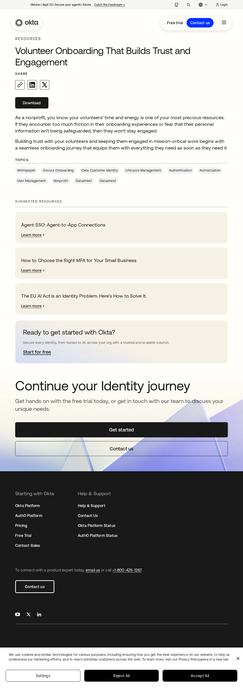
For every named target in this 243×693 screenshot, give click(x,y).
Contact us (200, 23)
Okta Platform (27, 505)
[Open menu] (224, 22)
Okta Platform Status (96, 525)
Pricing (21, 525)
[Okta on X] (28, 615)
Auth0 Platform (28, 515)
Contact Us (88, 515)
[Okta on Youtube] (17, 615)
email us (93, 570)
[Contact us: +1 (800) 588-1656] (176, 5)
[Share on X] (44, 85)
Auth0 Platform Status (97, 535)
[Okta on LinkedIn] (39, 615)
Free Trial (23, 535)
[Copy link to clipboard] (20, 85)
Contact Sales (27, 545)
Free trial (175, 23)
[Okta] (26, 23)
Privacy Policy (203, 659)
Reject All (121, 676)
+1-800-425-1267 (126, 570)
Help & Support (91, 505)
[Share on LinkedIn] (32, 85)
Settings (43, 676)
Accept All (200, 676)
